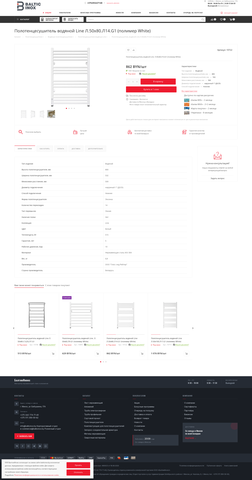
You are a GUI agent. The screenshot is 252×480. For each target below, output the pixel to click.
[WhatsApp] (45, 446)
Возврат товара (141, 418)
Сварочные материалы (94, 438)
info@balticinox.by (28, 426)
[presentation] (13, 328)
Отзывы (187, 418)
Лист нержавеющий (93, 403)
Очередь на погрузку (144, 410)
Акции (137, 403)
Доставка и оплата (143, 414)
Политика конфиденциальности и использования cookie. (36, 475)
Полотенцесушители (94, 422)
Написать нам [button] (25, 436)
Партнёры (189, 410)
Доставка (76, 149)
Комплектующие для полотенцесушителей (104, 426)
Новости (138, 422)
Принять (78, 465)
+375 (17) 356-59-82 (29, 418)
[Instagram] (28, 446)
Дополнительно (95, 149)
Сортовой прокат (92, 418)
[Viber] (40, 446)
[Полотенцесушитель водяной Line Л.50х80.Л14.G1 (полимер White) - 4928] (70, 77)
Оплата (60, 149)
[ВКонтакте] (16, 446)
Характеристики (25, 149)
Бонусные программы (144, 407)
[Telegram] (34, 446)
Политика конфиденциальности (191, 466)
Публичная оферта (214, 466)
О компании (139, 426)
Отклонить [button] (78, 472)
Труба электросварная (95, 410)
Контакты (138, 430)
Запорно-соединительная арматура (101, 430)
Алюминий (89, 407)
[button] (66, 108)
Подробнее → (190, 438)
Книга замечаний (231, 466)
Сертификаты (190, 407)
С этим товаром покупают (57, 285)
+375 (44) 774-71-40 (29, 415)
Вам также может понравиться (29, 285)
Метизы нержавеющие (94, 434)
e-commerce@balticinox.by (32, 429)
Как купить (45, 149)
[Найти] (203, 19)
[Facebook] (22, 446)
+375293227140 (94, 3)
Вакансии (188, 414)
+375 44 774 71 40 (99, 470)
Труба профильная (92, 414)
